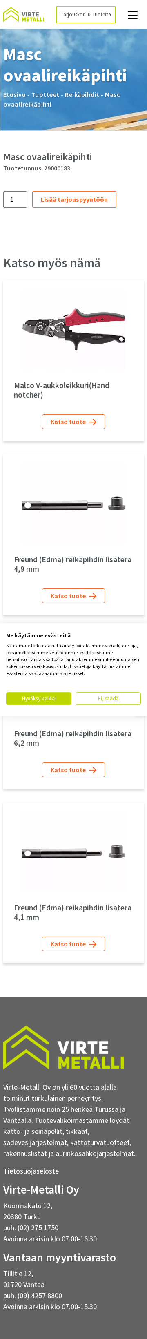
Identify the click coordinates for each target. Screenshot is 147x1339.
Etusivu (14, 94)
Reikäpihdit (82, 94)
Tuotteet (45, 94)
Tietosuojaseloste (31, 1171)
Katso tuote (69, 422)
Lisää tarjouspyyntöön (74, 199)
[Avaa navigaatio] (132, 15)
